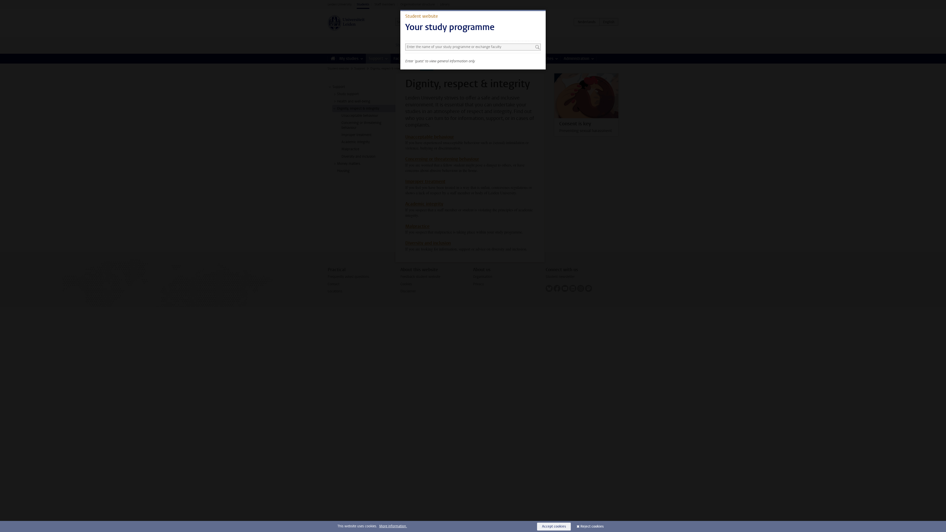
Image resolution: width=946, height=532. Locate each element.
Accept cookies (554, 526)
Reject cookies (592, 526)
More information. (393, 526)
